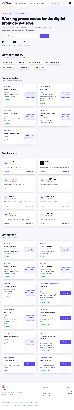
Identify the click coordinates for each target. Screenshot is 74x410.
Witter (6, 3)
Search (44, 36)
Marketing (24, 67)
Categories (31, 3)
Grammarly (43, 315)
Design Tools (35, 62)
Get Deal (65, 293)
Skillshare (43, 363)
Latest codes (41, 3)
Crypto (22, 62)
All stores (22, 3)
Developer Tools (53, 62)
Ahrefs (6, 136)
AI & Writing (9, 62)
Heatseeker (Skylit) (9, 92)
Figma (41, 341)
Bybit (41, 92)
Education (9, 67)
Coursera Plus (8, 363)
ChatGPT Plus (44, 118)
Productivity (39, 67)
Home (16, 3)
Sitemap (69, 391)
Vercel (6, 116)
